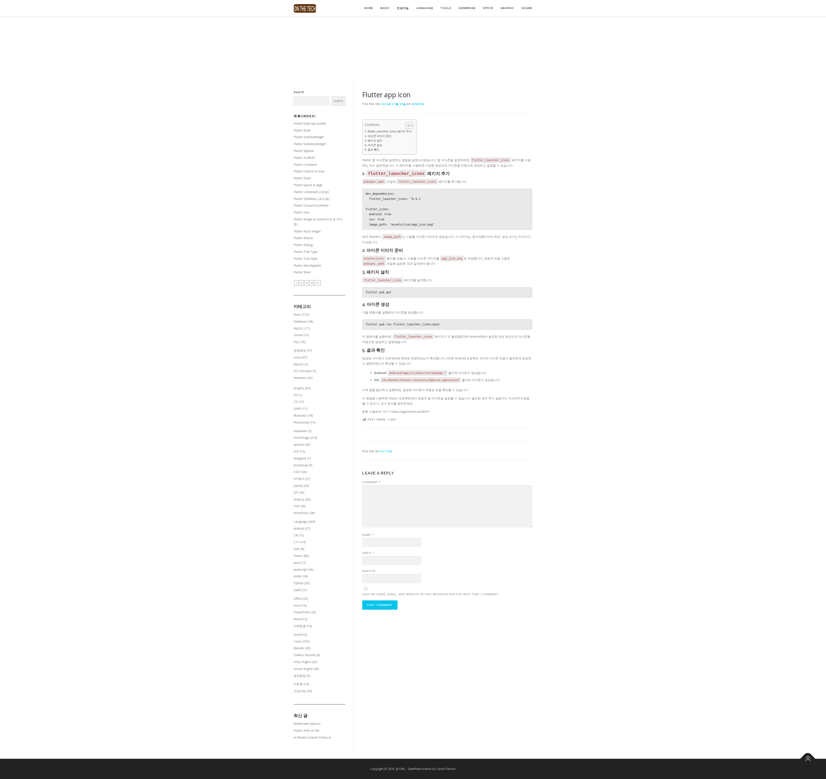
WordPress (301, 513)
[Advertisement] (413, 49)
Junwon (418, 104)
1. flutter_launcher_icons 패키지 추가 (388, 131)
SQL (296, 342)
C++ (296, 542)
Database (300, 321)
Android (299, 528)
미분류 (298, 684)
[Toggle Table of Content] (407, 125)
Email (368, 553)
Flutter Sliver (302, 272)
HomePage (467, 8)
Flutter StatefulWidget (309, 137)
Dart (297, 549)
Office (488, 8)
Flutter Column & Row (309, 171)
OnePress (415, 769)
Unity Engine (302, 662)
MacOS (299, 364)
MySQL (299, 328)
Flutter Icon (302, 212)
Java (296, 563)
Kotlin (298, 576)
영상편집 (300, 676)
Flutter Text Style (305, 259)
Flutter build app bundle (310, 123)
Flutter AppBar (304, 151)
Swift (297, 590)
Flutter (385, 451)
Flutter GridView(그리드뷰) (312, 199)
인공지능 (403, 8)
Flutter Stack (302, 178)
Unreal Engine (303, 669)
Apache (299, 444)
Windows (300, 378)
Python (299, 583)
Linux (297, 357)
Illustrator (300, 415)
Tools (446, 8)
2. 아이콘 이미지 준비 (378, 136)
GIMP (297, 409)
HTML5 (299, 479)
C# (295, 535)
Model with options (307, 724)
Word (297, 619)
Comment (371, 482)
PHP (297, 506)
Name (368, 535)
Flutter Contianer (305, 164)
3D (296, 395)
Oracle (298, 335)
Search (299, 92)
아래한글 (300, 626)
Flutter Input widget (307, 231)
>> (317, 283)
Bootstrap (301, 465)
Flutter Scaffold (304, 158)
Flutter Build (302, 130)
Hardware (300, 431)
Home (368, 8)
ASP (296, 451)
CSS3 (297, 472)
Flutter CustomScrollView (311, 205)
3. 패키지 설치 (373, 140)
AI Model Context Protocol (312, 737)
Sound (526, 8)
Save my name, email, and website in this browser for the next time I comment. (430, 594)
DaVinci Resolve (305, 655)
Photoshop (301, 422)
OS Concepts (303, 371)
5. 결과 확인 (372, 149)
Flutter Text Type (305, 252)
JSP (296, 492)
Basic (385, 8)
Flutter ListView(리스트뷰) (311, 192)
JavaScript (300, 569)
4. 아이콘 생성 (373, 145)
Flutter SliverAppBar (307, 265)
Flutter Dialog (303, 245)
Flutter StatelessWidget (310, 144)
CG (296, 402)
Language (424, 8)
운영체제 (300, 350)
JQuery (298, 486)
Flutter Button (303, 238)
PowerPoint (302, 612)
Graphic (507, 8)
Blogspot (300, 458)
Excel (297, 605)
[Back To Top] (807, 759)
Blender (299, 648)
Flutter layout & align (308, 185)
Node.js (299, 499)
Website (369, 571)
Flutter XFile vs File (306, 730)
